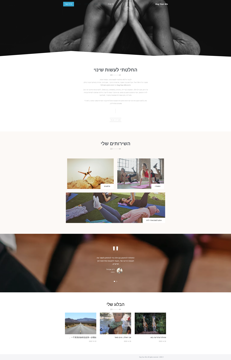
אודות (96, 4)
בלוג (102, 4)
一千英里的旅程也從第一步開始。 (82, 337)
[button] (114, 281)
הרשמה (78, 4)
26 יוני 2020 (162, 341)
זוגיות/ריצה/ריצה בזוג (158, 337)
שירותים (87, 4)
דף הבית (111, 4)
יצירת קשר (68, 4)
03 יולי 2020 (92, 341)
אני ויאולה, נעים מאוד (123, 337)
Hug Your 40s (161, 4)
